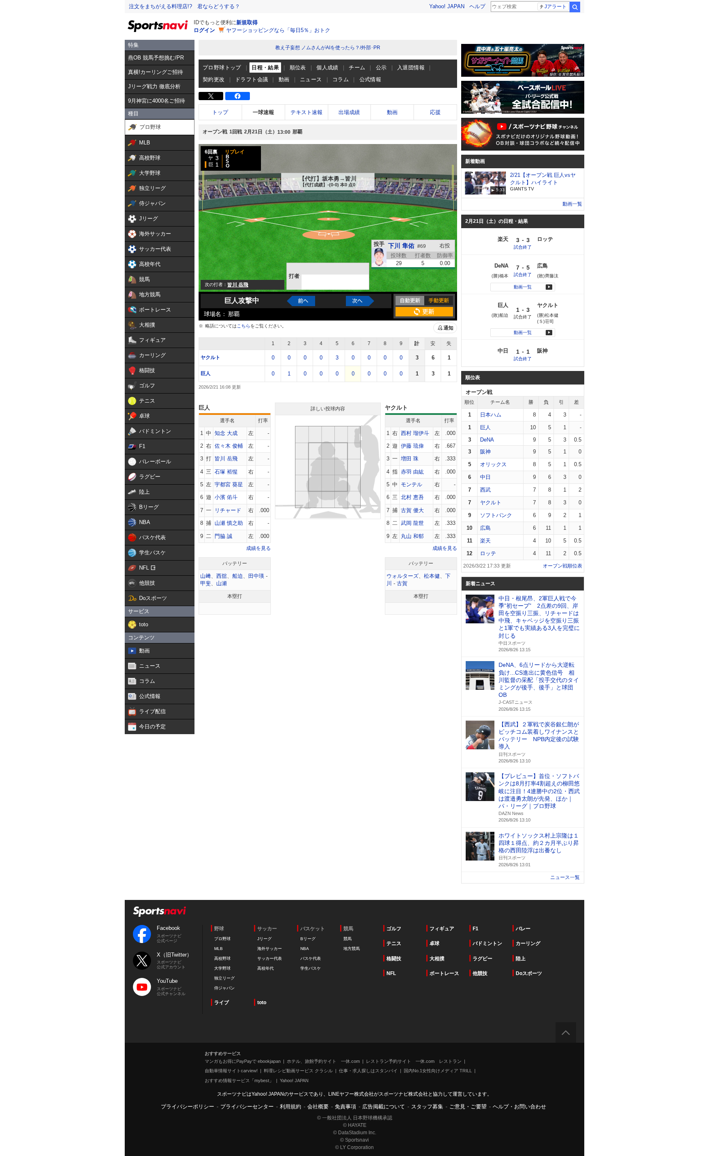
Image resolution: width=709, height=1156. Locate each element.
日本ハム (490, 415)
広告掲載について (383, 1106)
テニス (394, 943)
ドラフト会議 (251, 79)
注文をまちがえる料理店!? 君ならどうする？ (184, 6)
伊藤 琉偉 (412, 446)
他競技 (480, 973)
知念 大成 (226, 433)
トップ (220, 112)
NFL (391, 973)
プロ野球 (222, 938)
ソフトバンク (496, 515)
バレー (523, 929)
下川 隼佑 (401, 245)
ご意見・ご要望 (468, 1106)
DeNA (487, 440)
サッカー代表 (269, 958)
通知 (448, 328)
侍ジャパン (224, 988)
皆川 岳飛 (226, 459)
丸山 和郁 (412, 536)
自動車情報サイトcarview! (231, 1070)
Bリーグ (308, 938)
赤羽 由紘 (412, 472)
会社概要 (318, 1106)
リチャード (228, 510)
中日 (485, 477)
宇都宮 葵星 (229, 484)
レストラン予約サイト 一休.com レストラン (414, 1061)
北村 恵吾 (412, 497)
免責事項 (345, 1106)
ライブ (221, 1002)
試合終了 (523, 247)
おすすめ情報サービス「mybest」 (239, 1080)
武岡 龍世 (412, 523)
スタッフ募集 (427, 1106)
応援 (435, 112)
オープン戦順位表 (562, 566)
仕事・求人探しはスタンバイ (368, 1070)
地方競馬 (351, 948)
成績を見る (258, 548)
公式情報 (370, 79)
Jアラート (555, 6)
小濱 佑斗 (226, 497)
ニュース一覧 (565, 877)
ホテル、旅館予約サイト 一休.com (323, 1061)
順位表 (298, 67)
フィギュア (442, 929)
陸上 (521, 958)
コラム (340, 79)
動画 (284, 79)
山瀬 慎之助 (229, 523)
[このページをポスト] (211, 96)
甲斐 (205, 583)
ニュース (311, 79)
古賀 (402, 583)
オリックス (493, 464)
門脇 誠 (223, 536)
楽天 (485, 541)
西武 (485, 490)
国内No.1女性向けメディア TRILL (438, 1070)
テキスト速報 (306, 112)
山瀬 (221, 583)
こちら (243, 325)
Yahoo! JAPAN (446, 6)
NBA (304, 948)
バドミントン (487, 943)
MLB (218, 948)
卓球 (434, 943)
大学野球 (222, 968)
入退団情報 (411, 67)
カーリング (528, 943)
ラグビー (482, 958)
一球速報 (263, 112)
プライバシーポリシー (187, 1106)
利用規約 (290, 1106)
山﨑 (205, 576)
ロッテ (488, 553)
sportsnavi (159, 911)
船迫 (237, 576)
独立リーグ (224, 978)
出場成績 (349, 112)
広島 (485, 528)
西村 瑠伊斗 (415, 433)
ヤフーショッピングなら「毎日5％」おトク (278, 30)
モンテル (411, 484)
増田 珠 (410, 459)
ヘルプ (477, 6)
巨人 (205, 373)
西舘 (221, 576)
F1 (475, 929)
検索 (574, 7)
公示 (381, 67)
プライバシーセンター (247, 1106)
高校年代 (265, 968)
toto (261, 1002)
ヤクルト (210, 357)
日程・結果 (265, 67)
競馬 (347, 938)
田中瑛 (256, 576)
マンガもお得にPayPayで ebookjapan (243, 1061)
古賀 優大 (412, 510)
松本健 (432, 576)
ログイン (204, 30)
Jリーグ (264, 938)
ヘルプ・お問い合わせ (519, 1106)
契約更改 (214, 79)
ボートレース (444, 973)
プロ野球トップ (222, 67)
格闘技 (394, 958)
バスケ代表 (310, 958)
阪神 (485, 452)
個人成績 (327, 67)
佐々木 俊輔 (229, 446)
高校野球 (222, 958)
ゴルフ (394, 929)
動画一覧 (572, 204)
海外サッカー (269, 948)
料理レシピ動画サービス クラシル (298, 1070)
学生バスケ (310, 968)
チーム (357, 67)
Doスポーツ (529, 973)
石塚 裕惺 (226, 472)
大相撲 (437, 958)
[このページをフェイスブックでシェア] (237, 96)
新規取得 (247, 22)
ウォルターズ (403, 576)
